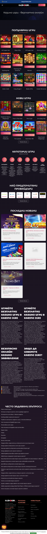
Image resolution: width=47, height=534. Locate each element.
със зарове (43, 165)
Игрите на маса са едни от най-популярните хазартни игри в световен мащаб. (35, 168)
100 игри (12, 196)
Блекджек (33, 505)
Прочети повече (7, 238)
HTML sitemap (21, 509)
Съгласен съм (33, 533)
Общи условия (21, 521)
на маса (35, 164)
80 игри (20, 197)
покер (12, 164)
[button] (23, 154)
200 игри (4, 196)
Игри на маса (34, 507)
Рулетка (33, 518)
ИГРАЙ (5, 46)
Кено (32, 511)
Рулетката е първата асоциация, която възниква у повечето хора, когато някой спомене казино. (27, 169)
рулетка (27, 164)
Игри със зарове (35, 509)
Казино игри (21, 507)
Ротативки (34, 516)
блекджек (4, 164)
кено (19, 164)
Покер (32, 513)
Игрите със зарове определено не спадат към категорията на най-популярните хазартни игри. (42, 170)
